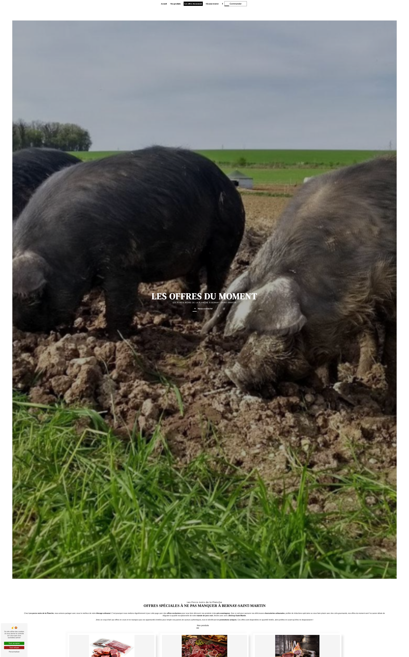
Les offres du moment (193, 4)
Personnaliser (14, 652)
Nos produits (176, 4)
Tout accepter (14, 643)
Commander (236, 3)
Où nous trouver (212, 4)
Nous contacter (205, 308)
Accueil (164, 4)
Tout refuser (14, 647)
